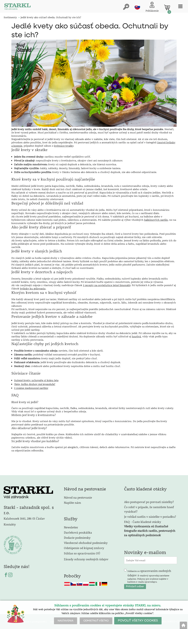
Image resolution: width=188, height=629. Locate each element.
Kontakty (10, 524)
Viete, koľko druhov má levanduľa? (34, 384)
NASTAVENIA (65, 620)
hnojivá (136, 336)
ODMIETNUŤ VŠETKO (96, 620)
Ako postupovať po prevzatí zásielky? (149, 502)
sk (137, 7)
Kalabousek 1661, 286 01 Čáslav (24, 518)
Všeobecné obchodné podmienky (86, 543)
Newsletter (71, 527)
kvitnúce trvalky (63, 145)
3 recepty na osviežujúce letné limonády (106, 285)
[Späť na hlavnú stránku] (183, 625)
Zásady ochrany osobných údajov (86, 559)
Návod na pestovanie (78, 497)
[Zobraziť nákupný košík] (167, 7)
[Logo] (17, 7)
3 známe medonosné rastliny (31, 388)
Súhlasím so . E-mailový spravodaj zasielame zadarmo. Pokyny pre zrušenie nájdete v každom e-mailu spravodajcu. (149, 576)
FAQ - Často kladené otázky (142, 522)
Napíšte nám (72, 502)
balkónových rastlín (156, 219)
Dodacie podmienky (77, 537)
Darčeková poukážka (78, 532)
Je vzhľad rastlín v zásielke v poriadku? (150, 516)
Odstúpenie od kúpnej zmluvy (84, 548)
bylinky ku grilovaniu (33, 288)
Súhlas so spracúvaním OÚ (82, 553)
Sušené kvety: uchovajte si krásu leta (36, 380)
